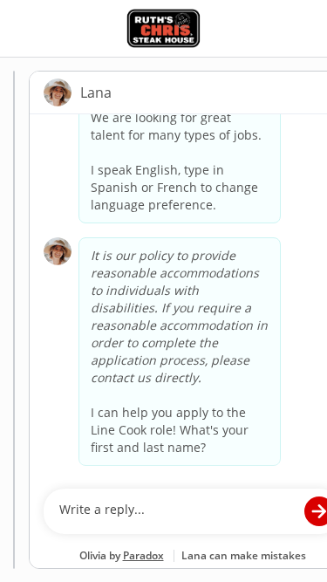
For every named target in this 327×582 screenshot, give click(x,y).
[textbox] (176, 511)
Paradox (143, 555)
